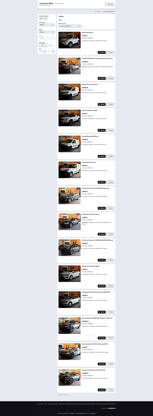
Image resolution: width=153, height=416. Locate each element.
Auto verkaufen (63, 413)
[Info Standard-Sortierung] (82, 26)
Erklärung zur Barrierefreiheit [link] (88, 404)
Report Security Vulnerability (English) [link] (106, 404)
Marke (40, 29)
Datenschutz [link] (62, 404)
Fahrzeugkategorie (44, 16)
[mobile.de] (112, 408)
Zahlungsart (42, 43)
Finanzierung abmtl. (87, 38)
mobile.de (93, 413)
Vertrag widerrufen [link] (52, 404)
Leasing (51, 45)
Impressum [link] (40, 404)
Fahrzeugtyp (42, 22)
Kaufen (43, 45)
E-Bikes (72, 413)
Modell (40, 35)
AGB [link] (45, 404)
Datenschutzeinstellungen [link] (73, 404)
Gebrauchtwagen (81, 413)
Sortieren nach (62, 23)
